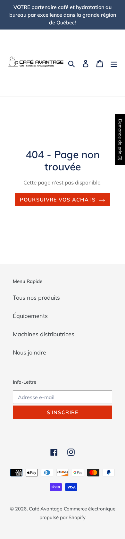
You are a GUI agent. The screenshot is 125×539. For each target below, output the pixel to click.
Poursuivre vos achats (58, 199)
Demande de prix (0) (120, 139)
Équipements (30, 316)
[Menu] (114, 63)
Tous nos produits (36, 297)
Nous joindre (29, 352)
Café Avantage (45, 509)
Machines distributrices (43, 334)
